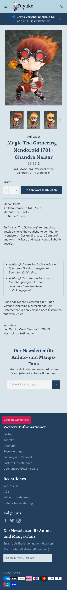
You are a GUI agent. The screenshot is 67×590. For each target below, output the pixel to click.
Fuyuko (16, 572)
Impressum (10, 486)
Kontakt (8, 440)
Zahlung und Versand (17, 457)
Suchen (8, 434)
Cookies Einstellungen (17, 463)
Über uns (9, 446)
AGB (6, 492)
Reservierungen (13, 451)
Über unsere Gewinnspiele (20, 469)
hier (20, 314)
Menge (7, 182)
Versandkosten (44, 169)
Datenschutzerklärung (18, 503)
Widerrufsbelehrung (16, 497)
